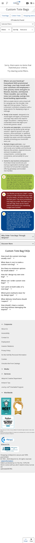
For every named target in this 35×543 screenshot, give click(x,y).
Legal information (7, 461)
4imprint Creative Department (11, 378)
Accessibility (5, 333)
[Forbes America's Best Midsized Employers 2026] (8, 422)
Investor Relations (7, 346)
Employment (5, 342)
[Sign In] (28, 3)
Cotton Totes (16, 16)
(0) (32, 3)
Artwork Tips (5, 383)
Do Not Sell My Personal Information (14, 355)
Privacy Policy (6, 351)
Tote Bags (5, 16)
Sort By (15, 30)
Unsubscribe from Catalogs (10, 364)
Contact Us (5, 338)
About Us (4, 329)
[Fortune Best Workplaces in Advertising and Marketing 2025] (6, 406)
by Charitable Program (12, 387)
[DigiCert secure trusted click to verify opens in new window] (8, 440)
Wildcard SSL (5, 445)
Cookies (4, 359)
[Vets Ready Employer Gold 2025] (18, 406)
